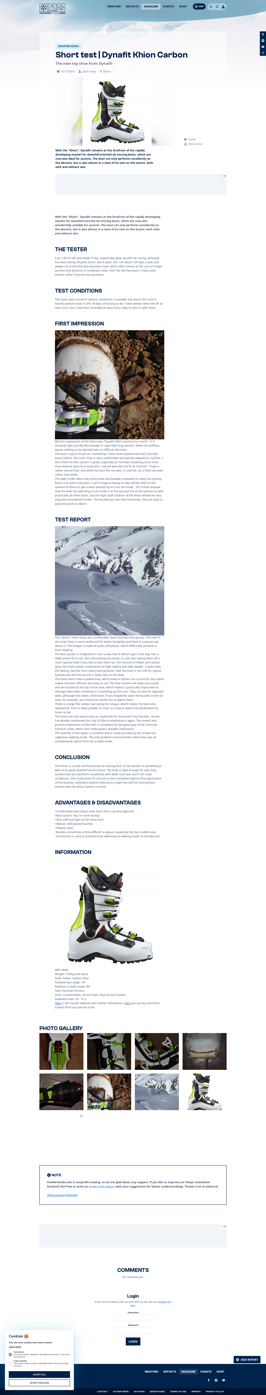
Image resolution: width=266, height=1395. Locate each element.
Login (133, 1341)
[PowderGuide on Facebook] (263, 34)
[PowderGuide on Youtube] (263, 47)
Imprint (196, 1391)
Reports (132, 6)
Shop (183, 6)
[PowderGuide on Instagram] (263, 41)
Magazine (151, 6)
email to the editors (102, 1186)
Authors (139, 1391)
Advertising (157, 1391)
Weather (114, 6)
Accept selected (39, 1382)
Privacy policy (215, 1391)
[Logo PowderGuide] (52, 9)
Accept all (39, 1374)
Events (168, 6)
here (127, 1003)
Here (58, 1003)
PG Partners (121, 1391)
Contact (102, 1391)
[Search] (217, 7)
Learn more (15, 1346)
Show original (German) (62, 1195)
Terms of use (178, 1391)
